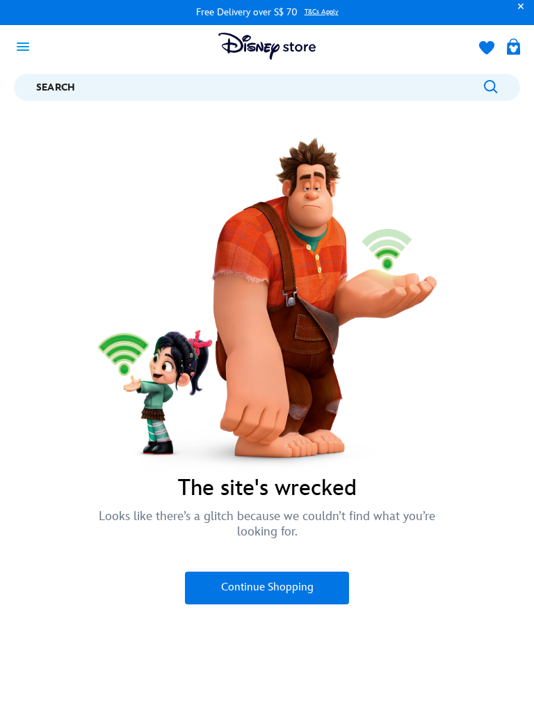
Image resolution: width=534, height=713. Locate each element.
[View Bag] (513, 48)
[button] (517, 13)
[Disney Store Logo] (267, 46)
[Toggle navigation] (27, 46)
